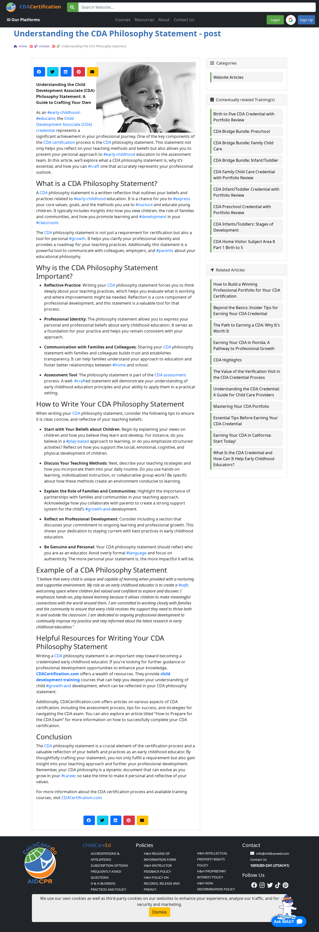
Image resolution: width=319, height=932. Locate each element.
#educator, (46, 118)
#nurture (144, 204)
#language (136, 553)
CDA (107, 142)
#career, (68, 775)
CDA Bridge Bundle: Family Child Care (243, 146)
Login (275, 19)
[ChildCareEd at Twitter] (270, 885)
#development (152, 216)
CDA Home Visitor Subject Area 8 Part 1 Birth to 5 (244, 244)
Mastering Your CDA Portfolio (241, 406)
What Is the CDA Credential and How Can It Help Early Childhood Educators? (243, 458)
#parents (164, 250)
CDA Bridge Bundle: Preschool (241, 131)
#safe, (183, 585)
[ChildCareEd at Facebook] (254, 885)
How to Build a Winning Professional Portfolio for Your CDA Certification (246, 290)
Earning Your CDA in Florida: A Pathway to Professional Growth (244, 345)
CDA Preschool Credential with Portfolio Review (242, 209)
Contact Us (184, 19)
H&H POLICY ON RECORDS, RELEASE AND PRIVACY (162, 883)
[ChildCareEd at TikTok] (277, 885)
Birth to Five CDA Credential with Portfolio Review (243, 117)
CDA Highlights (227, 360)
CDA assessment (170, 375)
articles (44, 46)
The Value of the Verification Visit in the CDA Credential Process (246, 374)
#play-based (77, 441)
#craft (93, 166)
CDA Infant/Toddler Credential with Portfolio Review (246, 192)
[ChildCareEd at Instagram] (262, 885)
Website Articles (228, 77)
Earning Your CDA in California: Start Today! (242, 438)
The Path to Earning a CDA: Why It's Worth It (246, 328)
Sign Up (306, 19)
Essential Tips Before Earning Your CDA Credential (245, 420)
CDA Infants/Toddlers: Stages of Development (243, 227)
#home (119, 365)
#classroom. (47, 222)
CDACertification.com (82, 797)
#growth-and (97, 509)
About (164, 19)
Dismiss (159, 912)
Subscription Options (109, 865)
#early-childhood (63, 112)
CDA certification (59, 142)
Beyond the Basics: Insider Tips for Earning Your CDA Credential (245, 310)
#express (181, 198)
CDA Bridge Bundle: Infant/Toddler (245, 160)
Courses (123, 19)
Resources (144, 19)
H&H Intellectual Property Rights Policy (212, 859)
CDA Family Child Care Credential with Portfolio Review (244, 174)
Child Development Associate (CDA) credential (64, 124)
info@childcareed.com (272, 853)
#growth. (77, 238)
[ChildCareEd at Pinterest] (285, 885)
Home (22, 46)
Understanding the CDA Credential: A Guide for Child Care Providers (246, 392)
